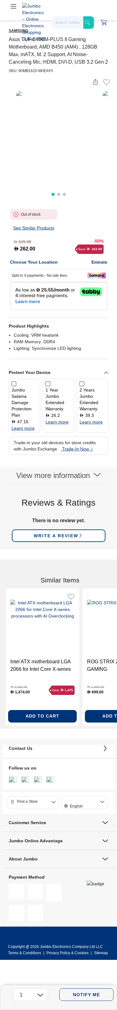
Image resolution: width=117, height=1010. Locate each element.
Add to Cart (42, 715)
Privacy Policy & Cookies (67, 953)
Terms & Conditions (25, 953)
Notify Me (86, 994)
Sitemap (101, 953)
